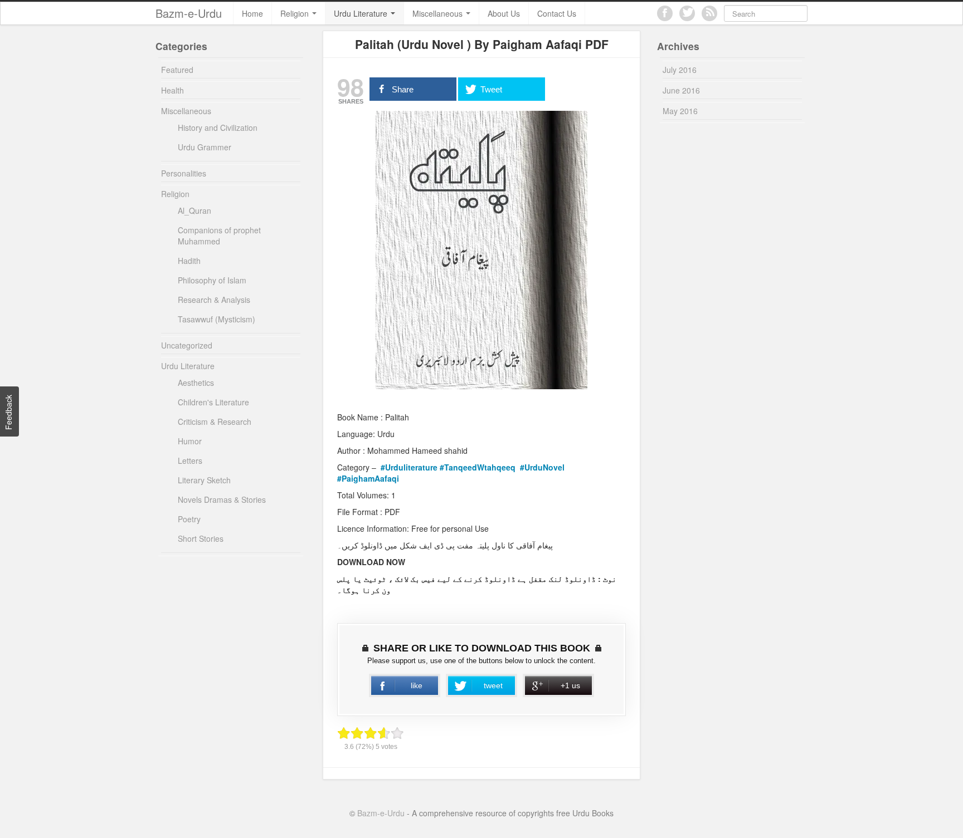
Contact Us (556, 13)
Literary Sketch (204, 480)
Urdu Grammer (204, 147)
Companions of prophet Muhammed (219, 235)
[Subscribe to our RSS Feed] (709, 13)
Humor (190, 441)
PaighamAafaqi (370, 478)
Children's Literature (213, 402)
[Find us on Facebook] (665, 13)
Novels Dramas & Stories (222, 499)
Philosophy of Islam (212, 280)
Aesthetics (196, 382)
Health (172, 90)
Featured (177, 69)
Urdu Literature (362, 13)
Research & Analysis (214, 299)
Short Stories (200, 538)
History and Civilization (217, 127)
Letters (190, 460)
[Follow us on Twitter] (687, 13)
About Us (504, 13)
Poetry (189, 519)
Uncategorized (186, 345)
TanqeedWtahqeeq (481, 467)
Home (252, 13)
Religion (295, 13)
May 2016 (680, 110)
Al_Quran (194, 210)
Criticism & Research (214, 421)
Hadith (189, 260)
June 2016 (681, 90)
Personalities (183, 173)
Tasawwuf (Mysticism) (216, 319)
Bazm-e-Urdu (188, 13)
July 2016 (680, 69)
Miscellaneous (438, 13)
